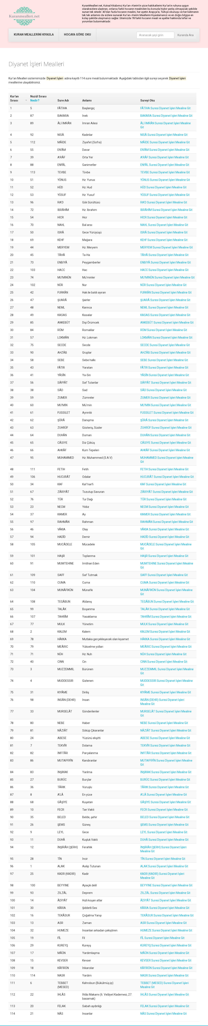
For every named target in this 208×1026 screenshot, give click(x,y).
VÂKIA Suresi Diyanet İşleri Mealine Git (164, 529)
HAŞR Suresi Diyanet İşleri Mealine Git (164, 556)
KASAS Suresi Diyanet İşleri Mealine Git (165, 315)
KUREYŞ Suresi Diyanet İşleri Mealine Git (165, 945)
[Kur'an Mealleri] (24, 16)
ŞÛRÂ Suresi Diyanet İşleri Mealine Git (164, 420)
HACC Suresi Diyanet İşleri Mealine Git (164, 270)
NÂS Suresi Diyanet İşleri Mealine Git (163, 1013)
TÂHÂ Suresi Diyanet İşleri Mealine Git (164, 255)
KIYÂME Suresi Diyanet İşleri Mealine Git (165, 692)
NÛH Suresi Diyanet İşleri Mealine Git (163, 654)
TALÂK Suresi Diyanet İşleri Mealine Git (165, 609)
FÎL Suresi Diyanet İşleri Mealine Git (162, 938)
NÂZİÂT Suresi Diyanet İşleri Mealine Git (165, 730)
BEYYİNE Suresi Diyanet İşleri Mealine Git (166, 885)
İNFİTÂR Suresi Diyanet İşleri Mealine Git (165, 753)
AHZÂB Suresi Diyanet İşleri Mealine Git (165, 352)
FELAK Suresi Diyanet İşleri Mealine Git (164, 1006)
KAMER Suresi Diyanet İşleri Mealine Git (165, 514)
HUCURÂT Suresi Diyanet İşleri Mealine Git (167, 476)
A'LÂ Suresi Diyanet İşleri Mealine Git (163, 794)
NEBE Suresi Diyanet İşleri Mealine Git (164, 723)
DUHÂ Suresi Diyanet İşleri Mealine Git (164, 839)
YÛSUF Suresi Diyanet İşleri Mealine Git (165, 194)
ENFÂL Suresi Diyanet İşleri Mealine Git (164, 164)
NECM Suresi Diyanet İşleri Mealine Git (164, 506)
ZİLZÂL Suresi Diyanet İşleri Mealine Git (165, 892)
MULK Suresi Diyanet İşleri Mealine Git (164, 624)
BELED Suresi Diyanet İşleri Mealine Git (164, 817)
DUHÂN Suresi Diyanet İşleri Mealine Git (165, 435)
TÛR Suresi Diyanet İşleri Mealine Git (163, 499)
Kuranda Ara (186, 35)
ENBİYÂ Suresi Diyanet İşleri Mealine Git (165, 262)
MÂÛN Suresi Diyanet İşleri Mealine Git (164, 953)
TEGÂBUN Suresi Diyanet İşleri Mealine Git (167, 601)
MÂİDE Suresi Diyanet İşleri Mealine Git (165, 142)
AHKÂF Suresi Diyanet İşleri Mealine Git (165, 450)
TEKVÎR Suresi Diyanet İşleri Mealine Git (165, 745)
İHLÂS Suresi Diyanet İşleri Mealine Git (164, 994)
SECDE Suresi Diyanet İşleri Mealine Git (165, 345)
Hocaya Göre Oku (77, 34)
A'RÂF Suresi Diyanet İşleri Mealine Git (164, 157)
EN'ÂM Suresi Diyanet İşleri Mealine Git (164, 149)
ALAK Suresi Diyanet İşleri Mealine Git (164, 866)
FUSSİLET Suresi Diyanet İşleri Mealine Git (167, 412)
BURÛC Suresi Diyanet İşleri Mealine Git (165, 779)
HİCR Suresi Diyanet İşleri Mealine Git (163, 217)
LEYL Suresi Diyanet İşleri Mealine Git (163, 832)
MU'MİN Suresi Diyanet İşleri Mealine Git (165, 405)
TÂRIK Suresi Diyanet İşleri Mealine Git (164, 787)
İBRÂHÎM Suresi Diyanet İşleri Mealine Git (166, 209)
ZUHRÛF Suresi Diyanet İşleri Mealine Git (166, 427)
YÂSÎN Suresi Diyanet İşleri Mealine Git (164, 375)
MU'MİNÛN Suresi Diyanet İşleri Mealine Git (167, 277)
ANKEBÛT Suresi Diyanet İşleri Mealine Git (167, 322)
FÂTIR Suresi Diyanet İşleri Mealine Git (164, 367)
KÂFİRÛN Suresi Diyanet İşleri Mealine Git (166, 968)
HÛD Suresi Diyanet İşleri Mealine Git (163, 187)
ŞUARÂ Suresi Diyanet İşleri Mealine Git (165, 300)
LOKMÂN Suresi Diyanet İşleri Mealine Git (166, 337)
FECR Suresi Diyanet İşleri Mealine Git (164, 809)
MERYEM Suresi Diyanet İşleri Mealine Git (166, 247)
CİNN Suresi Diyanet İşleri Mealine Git (163, 661)
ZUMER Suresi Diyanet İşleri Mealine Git (165, 397)
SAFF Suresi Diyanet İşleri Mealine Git (164, 575)
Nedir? (34, 100)
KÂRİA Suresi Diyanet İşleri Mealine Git (164, 907)
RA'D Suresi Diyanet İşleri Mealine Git (163, 202)
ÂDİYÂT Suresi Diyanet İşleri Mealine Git (165, 900)
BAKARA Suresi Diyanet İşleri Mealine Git (166, 115)
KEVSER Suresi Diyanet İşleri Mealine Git (165, 960)
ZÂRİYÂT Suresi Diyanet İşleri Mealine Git (166, 491)
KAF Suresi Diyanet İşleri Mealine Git (163, 484)
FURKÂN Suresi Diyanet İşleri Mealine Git (166, 292)
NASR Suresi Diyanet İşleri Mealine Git (164, 975)
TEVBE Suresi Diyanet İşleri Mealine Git (165, 172)
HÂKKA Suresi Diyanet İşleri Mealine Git (165, 639)
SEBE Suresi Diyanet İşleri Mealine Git (164, 360)
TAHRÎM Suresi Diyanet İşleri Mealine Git (165, 616)
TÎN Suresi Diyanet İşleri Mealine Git (162, 858)
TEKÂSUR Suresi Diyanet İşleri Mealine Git (167, 915)
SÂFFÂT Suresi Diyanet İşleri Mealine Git (165, 382)
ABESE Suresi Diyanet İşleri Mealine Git (165, 738)
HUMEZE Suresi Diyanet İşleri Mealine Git (166, 930)
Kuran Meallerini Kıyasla (34, 34)
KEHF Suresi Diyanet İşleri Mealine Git (163, 240)
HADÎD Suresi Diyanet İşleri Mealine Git (164, 536)
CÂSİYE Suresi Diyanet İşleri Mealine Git (165, 442)
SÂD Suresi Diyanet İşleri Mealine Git (163, 390)
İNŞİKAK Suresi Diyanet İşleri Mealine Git (165, 772)
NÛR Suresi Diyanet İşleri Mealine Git (163, 285)
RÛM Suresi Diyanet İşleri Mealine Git (163, 330)
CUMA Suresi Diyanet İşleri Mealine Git (164, 582)
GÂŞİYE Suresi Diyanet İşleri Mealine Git (165, 802)
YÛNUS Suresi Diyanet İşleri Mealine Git (165, 179)
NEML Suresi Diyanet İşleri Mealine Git (164, 307)
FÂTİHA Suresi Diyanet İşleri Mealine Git (165, 108)
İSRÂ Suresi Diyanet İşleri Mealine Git (163, 232)
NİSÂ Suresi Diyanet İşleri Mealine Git (163, 134)
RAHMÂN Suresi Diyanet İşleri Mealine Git (166, 521)
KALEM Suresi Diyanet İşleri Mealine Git (165, 631)
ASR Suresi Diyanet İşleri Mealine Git (163, 923)
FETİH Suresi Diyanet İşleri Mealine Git (164, 469)
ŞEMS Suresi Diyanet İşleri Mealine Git (164, 824)
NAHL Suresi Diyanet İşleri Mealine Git (164, 225)
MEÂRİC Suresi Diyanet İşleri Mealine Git (166, 646)
